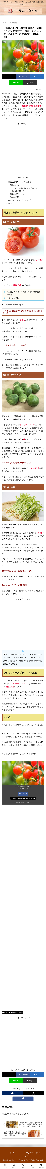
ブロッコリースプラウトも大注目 (19, 200)
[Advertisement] (23, 148)
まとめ (10, 203)
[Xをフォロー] (33, 1093)
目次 (20, 177)
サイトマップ (23, 1156)
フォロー (24, 793)
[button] (30, 82)
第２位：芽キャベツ (17, 194)
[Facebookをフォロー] (23, 1099)
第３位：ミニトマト (17, 185)
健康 (5, 1012)
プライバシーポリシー (34, 1153)
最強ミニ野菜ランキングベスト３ (19, 182)
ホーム (12, 1153)
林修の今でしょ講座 (17, 1012)
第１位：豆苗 (15, 197)
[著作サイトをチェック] (12, 1093)
